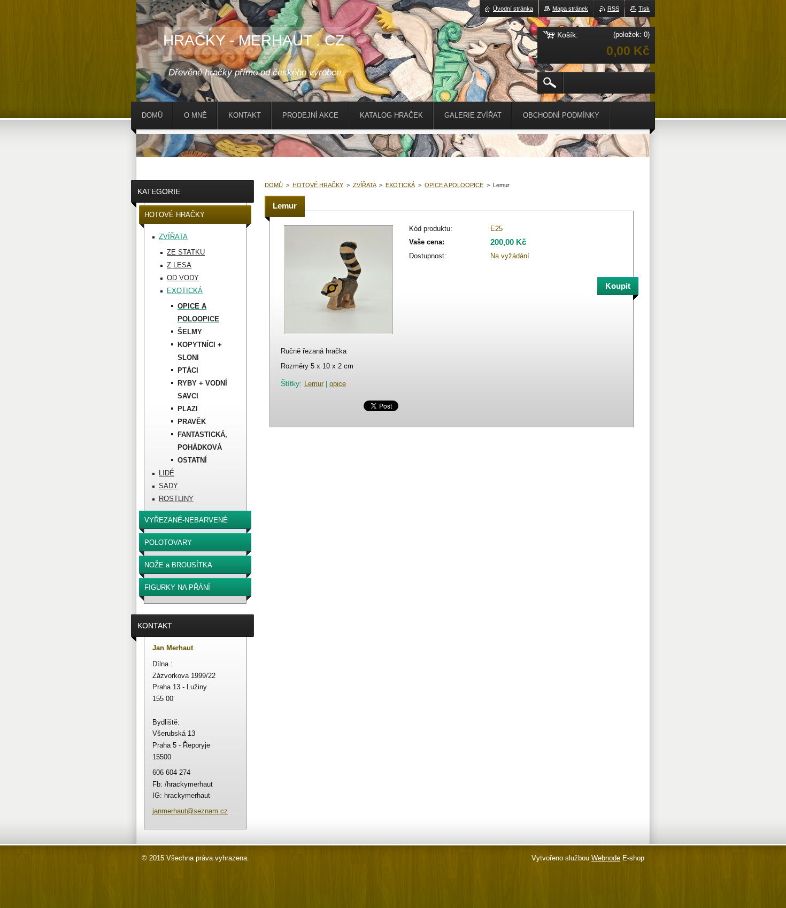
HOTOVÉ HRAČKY (317, 185)
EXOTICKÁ (400, 185)
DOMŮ (274, 185)
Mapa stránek (570, 8)
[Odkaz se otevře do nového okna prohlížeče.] (338, 335)
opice (337, 384)
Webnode (605, 858)
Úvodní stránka (513, 8)
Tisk (644, 8)
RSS (613, 8)
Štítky (290, 383)
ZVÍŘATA (364, 185)
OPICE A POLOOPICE (454, 185)
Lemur (313, 384)
